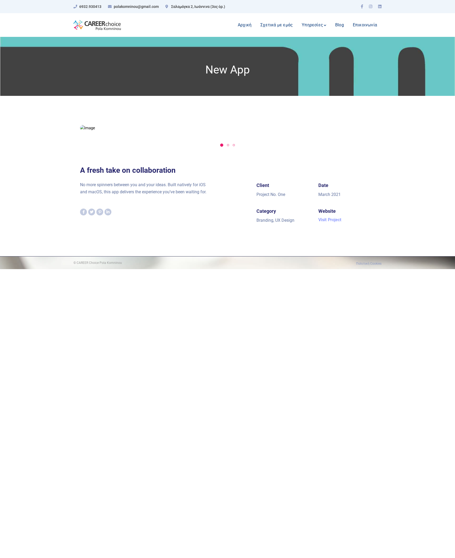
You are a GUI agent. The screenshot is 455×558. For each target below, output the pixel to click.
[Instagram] (370, 6)
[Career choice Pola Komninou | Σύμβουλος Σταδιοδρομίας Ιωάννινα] (97, 24)
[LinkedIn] (380, 6)
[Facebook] (362, 6)
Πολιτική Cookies (369, 263)
